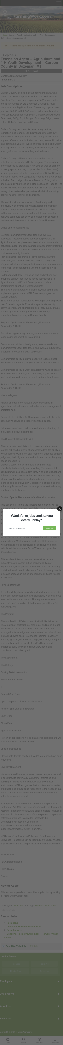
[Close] (59, 508)
